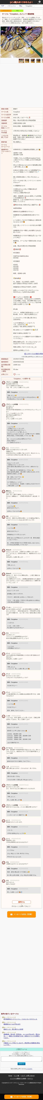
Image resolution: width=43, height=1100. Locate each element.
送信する (21, 1063)
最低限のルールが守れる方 (12, 1024)
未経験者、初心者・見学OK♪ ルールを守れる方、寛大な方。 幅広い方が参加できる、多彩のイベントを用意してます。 (22, 1036)
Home (10, 1075)
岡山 (20, 6)
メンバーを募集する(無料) (18, 1078)
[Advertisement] (21, 85)
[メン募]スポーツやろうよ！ (21, 2)
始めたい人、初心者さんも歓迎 (13, 1029)
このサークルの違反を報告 (33, 353)
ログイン (39, 2)
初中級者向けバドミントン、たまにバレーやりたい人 (20, 1019)
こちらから (29, 1068)
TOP (2, 6)
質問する (21, 902)
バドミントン (12, 6)
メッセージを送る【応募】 (21, 914)
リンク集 (16, 1075)
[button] (40, 42)
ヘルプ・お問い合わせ (28, 1075)
